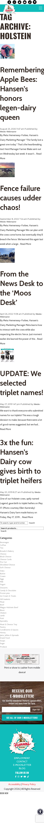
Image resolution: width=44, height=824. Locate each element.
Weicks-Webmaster (8, 131)
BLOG (22, 768)
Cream (3, 576)
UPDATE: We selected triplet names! (21, 383)
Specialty (4, 621)
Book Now (4, 793)
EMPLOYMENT (22, 758)
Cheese (3, 554)
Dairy (2, 571)
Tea (1, 548)
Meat (2, 602)
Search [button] (32, 523)
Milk (1, 582)
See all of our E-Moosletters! (22, 717)
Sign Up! (36, 709)
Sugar (2, 643)
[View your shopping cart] (34, 2)
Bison (2, 610)
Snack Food (5, 638)
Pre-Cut (3, 562)
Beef (2, 605)
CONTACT (22, 761)
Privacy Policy (29, 784)
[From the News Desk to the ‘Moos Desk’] (7, 261)
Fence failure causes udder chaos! (20, 198)
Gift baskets (5, 599)
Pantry (3, 627)
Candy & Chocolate (8, 590)
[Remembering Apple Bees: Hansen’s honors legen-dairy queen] (7, 57)
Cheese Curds (6, 559)
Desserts (4, 588)
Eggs (2, 579)
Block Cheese (5, 556)
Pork (2, 618)
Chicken (3, 613)
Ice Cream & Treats (8, 596)
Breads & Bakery (7, 551)
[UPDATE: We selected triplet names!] (7, 361)
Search (3, 531)
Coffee (3, 545)
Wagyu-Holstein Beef (9, 607)
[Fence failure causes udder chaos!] (7, 176)
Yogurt (2, 584)
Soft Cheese (5, 567)
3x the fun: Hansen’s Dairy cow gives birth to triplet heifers (21, 461)
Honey (3, 632)
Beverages (4, 542)
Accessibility (14, 784)
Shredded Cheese (7, 565)
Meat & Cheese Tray (8, 624)
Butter (2, 573)
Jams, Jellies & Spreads (9, 635)
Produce (3, 647)
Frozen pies (5, 593)
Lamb (2, 615)
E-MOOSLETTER (22, 764)
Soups (2, 641)
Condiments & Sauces (9, 630)
